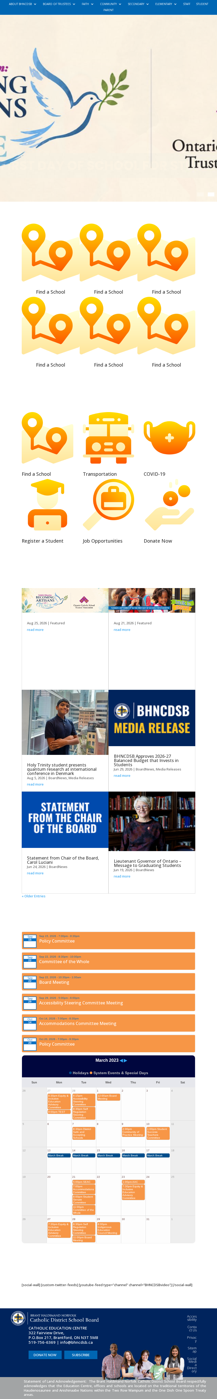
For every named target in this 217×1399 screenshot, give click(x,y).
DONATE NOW (45, 1354)
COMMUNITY (108, 4)
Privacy (192, 1339)
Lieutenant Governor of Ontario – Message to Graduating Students (148, 863)
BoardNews (57, 777)
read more (35, 629)
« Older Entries (34, 896)
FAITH (85, 4)
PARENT (108, 10)
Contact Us (192, 1328)
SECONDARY (136, 4)
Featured (57, 623)
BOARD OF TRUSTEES (57, 4)
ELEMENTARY (163, 4)
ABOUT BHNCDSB (20, 4)
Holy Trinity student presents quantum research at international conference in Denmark (62, 769)
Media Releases (81, 777)
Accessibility (192, 1318)
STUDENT (202, 4)
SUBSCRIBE (81, 1354)
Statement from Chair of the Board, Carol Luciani (63, 860)
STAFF (186, 4)
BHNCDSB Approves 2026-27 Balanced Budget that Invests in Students (146, 760)
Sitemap (192, 1350)
